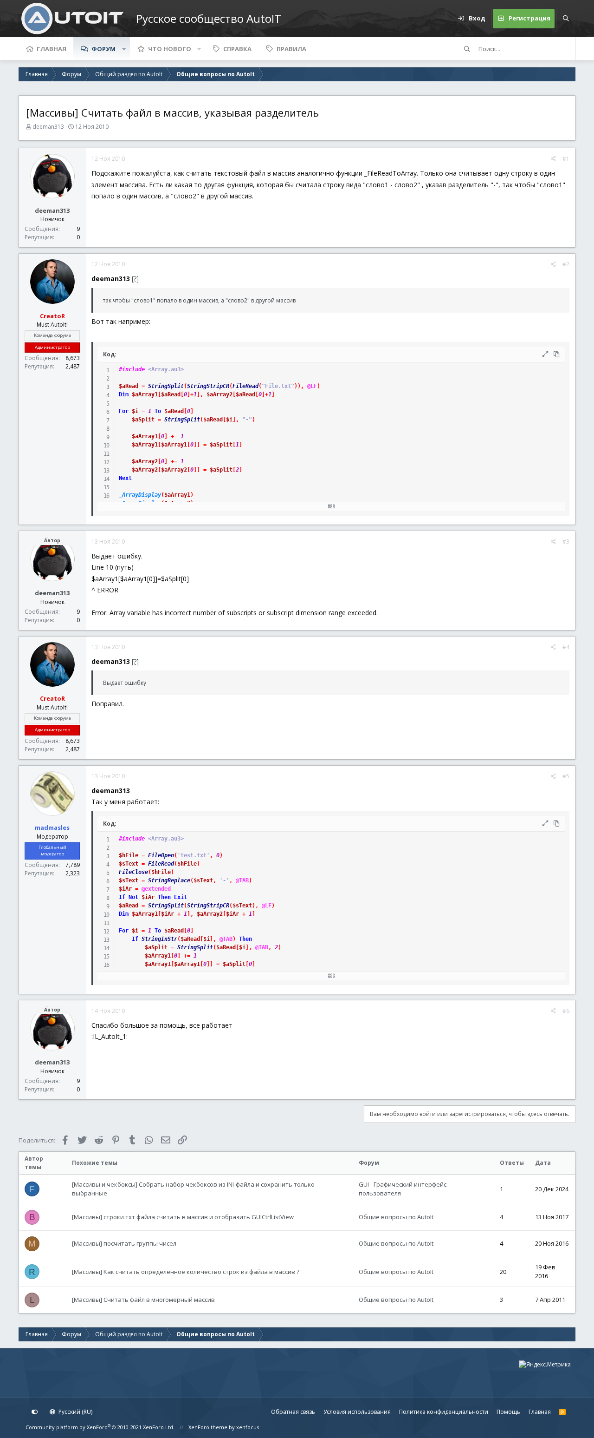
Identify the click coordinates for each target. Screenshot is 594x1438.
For (124, 411)
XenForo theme (207, 1427)
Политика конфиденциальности (443, 1412)
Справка (237, 49)
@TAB (242, 880)
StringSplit (166, 386)
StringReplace (169, 880)
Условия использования (357, 1412)
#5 (565, 776)
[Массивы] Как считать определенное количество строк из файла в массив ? (185, 1271)
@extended (156, 889)
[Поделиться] (553, 158)
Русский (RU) (74, 1412)
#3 (565, 541)
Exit (180, 897)
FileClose (133, 872)
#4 (565, 647)
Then (164, 897)
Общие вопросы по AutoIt (396, 1217)
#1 (565, 159)
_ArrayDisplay (140, 495)
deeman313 (48, 127)
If (122, 897)
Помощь (508, 1412)
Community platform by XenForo (100, 1427)
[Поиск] (565, 18)
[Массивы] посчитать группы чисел (124, 1243)
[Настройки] (35, 1412)
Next (125, 478)
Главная (51, 49)
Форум (103, 49)
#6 (565, 1011)
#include (132, 369)
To (158, 411)
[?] (135, 278)
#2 (565, 264)
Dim (124, 394)
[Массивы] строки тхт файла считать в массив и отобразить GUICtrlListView (183, 1217)
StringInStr (159, 939)
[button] (124, 48)
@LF (312, 386)
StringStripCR (208, 386)
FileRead (245, 386)
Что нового (169, 49)
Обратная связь (293, 1412)
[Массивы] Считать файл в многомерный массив (143, 1299)
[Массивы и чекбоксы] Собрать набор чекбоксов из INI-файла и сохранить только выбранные (193, 1189)
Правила (291, 49)
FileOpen (161, 855)
